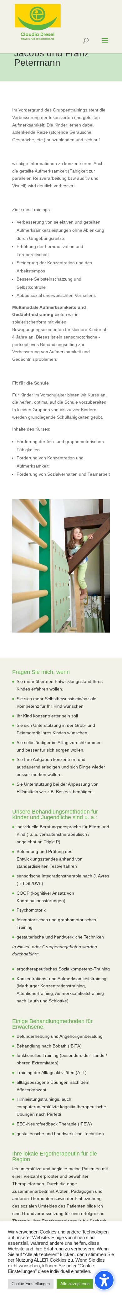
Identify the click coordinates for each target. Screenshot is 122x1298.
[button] (104, 1280)
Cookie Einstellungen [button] (31, 1283)
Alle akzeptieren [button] (74, 1283)
